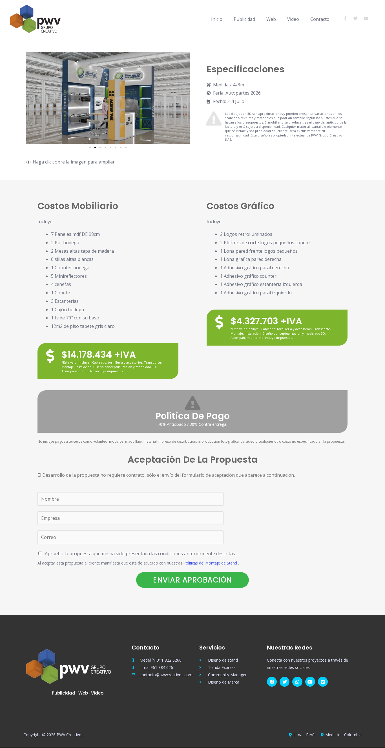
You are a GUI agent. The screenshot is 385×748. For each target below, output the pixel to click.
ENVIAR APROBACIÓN (192, 580)
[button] (31, 98)
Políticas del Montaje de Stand (210, 563)
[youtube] (366, 18)
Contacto (319, 19)
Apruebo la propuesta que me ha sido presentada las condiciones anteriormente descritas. (140, 553)
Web (271, 19)
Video (293, 19)
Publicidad (244, 19)
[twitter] (357, 18)
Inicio (216, 19)
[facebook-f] (347, 18)
